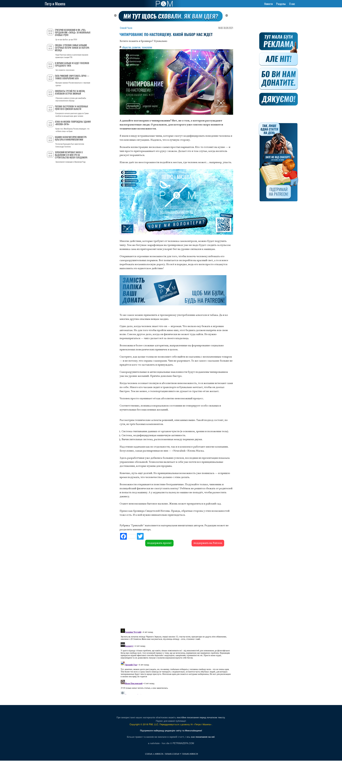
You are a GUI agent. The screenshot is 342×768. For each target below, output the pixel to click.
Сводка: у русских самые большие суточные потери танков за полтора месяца (72, 48)
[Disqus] (176, 587)
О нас (292, 4)
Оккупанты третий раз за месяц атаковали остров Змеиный (70, 92)
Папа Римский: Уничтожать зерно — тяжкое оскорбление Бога (72, 77)
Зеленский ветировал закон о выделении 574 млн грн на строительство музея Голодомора (71, 155)
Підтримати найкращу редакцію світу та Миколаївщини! (171, 730)
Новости (268, 4)
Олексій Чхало (126, 28)
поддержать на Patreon (208, 543)
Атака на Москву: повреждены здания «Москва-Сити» (73, 123)
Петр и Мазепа (55, 3)
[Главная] (164, 4)
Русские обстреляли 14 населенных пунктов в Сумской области (71, 108)
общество (126, 47)
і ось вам (200, 736)
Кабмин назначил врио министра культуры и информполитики (71, 138)
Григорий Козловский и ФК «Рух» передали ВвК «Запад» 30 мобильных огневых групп (72, 32)
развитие (136, 47)
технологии (147, 47)
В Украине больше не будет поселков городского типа (72, 64)
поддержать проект (159, 543)
